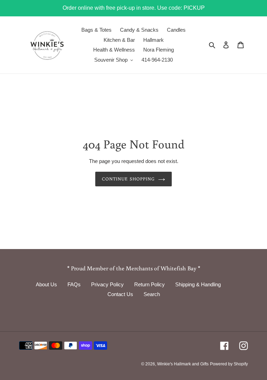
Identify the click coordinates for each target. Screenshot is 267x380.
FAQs (74, 284)
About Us (46, 284)
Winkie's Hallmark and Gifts (183, 364)
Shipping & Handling (198, 284)
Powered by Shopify (229, 364)
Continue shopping (128, 179)
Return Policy (149, 284)
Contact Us (120, 294)
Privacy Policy (107, 284)
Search (152, 294)
